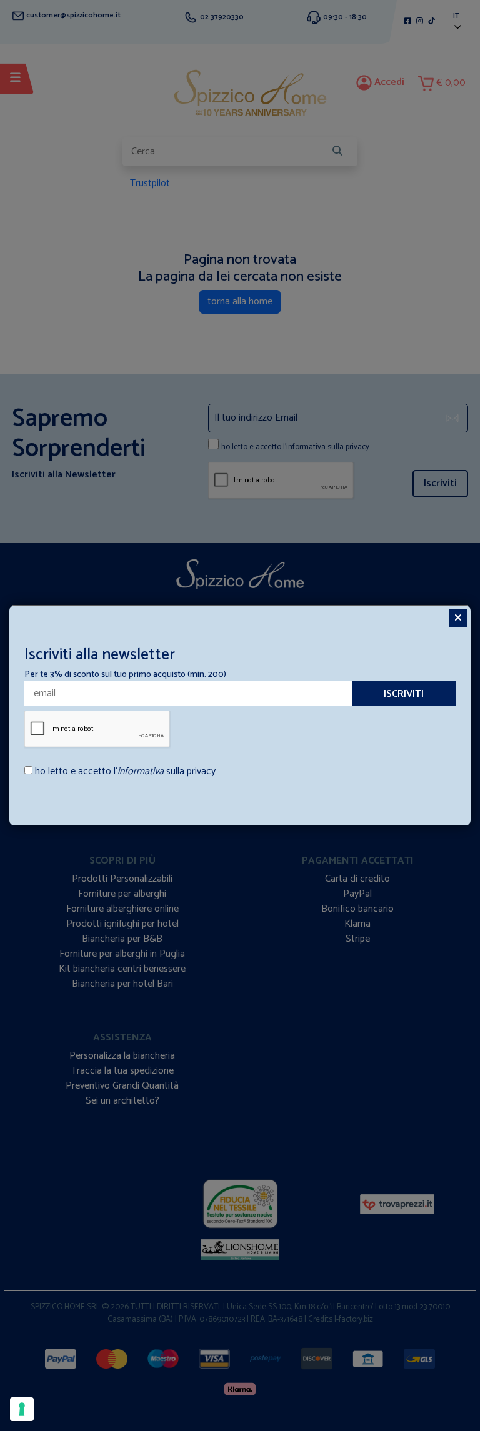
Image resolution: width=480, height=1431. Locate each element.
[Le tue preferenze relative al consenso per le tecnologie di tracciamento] (22, 1409)
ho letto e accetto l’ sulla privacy (125, 771)
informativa (141, 771)
